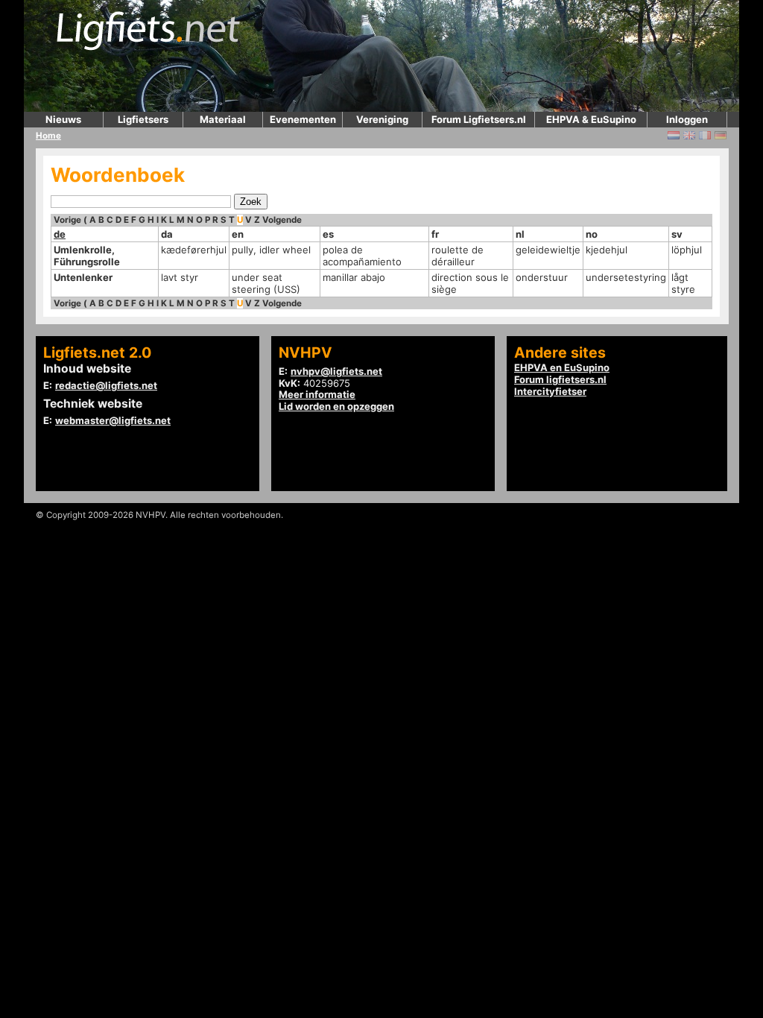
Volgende (282, 220)
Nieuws (63, 119)
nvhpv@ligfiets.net (336, 371)
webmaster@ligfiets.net (113, 420)
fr (435, 234)
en (238, 234)
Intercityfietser (550, 391)
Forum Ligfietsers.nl (478, 119)
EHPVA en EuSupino (562, 367)
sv (677, 234)
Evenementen (303, 119)
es (328, 234)
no (592, 234)
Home (48, 135)
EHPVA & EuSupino (591, 119)
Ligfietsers (143, 119)
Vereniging (382, 119)
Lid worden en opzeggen (336, 406)
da (167, 234)
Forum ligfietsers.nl (560, 379)
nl (520, 234)
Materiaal (223, 119)
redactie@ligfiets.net (106, 385)
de (60, 234)
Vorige (67, 220)
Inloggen (687, 119)
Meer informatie (317, 394)
